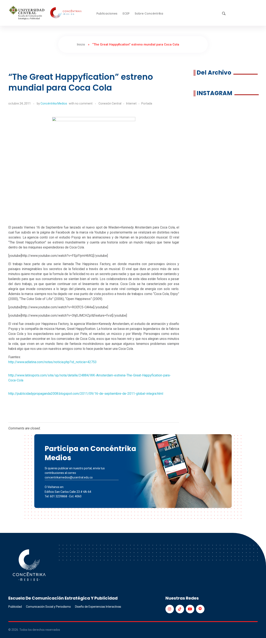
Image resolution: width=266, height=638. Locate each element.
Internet (131, 103)
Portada (146, 103)
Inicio (81, 44)
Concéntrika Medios (54, 103)
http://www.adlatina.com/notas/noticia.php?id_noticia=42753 (52, 362)
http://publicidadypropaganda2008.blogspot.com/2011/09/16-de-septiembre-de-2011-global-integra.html (85, 394)
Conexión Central (110, 103)
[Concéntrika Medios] (46, 13)
